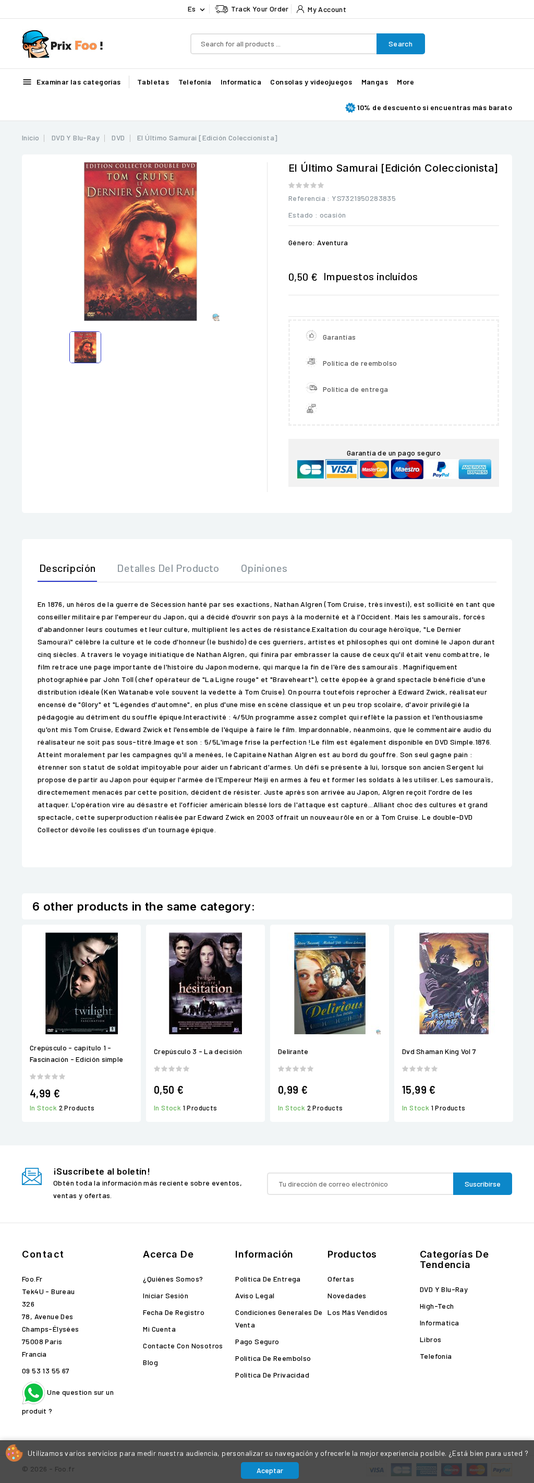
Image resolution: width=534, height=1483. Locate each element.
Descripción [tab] (67, 567)
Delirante (293, 1051)
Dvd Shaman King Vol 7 (439, 1051)
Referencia (306, 198)
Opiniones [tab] (264, 567)
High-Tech (437, 1305)
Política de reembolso (273, 1358)
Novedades (347, 1295)
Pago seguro (257, 1341)
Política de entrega (268, 1278)
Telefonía (195, 81)
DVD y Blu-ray (444, 1289)
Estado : (303, 214)
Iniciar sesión (165, 1295)
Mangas (374, 81)
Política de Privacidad (272, 1374)
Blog (150, 1362)
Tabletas (153, 81)
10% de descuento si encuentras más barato (434, 107)
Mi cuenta (159, 1328)
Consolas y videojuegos (311, 81)
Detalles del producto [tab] (168, 567)
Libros (430, 1339)
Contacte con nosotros (183, 1345)
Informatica (241, 81)
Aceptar (270, 1470)
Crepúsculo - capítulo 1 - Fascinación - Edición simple (76, 1053)
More (405, 81)
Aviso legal (254, 1295)
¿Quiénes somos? (173, 1278)
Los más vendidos (357, 1312)
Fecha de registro (173, 1312)
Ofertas (340, 1278)
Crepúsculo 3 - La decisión (198, 1051)
